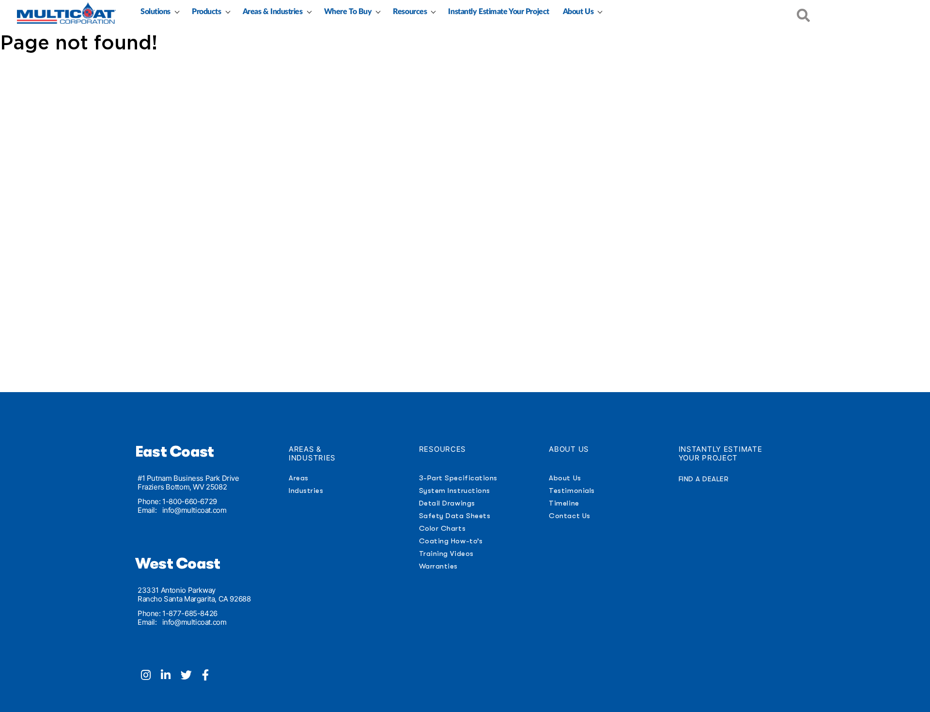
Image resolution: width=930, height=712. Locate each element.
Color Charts (442, 528)
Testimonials (571, 490)
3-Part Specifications (458, 478)
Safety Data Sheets (455, 515)
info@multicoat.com (194, 510)
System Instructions (454, 490)
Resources (410, 12)
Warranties (438, 566)
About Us (578, 12)
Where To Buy (348, 12)
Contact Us (569, 515)
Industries (306, 490)
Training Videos (446, 553)
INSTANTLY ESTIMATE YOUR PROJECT (720, 453)
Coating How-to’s (450, 541)
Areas (299, 478)
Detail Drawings (447, 503)
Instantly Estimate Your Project (498, 12)
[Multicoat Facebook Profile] (209, 676)
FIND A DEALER (704, 479)
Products (206, 12)
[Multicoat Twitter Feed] (191, 676)
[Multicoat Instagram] (151, 676)
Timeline (564, 503)
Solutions (155, 12)
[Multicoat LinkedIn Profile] (171, 676)
